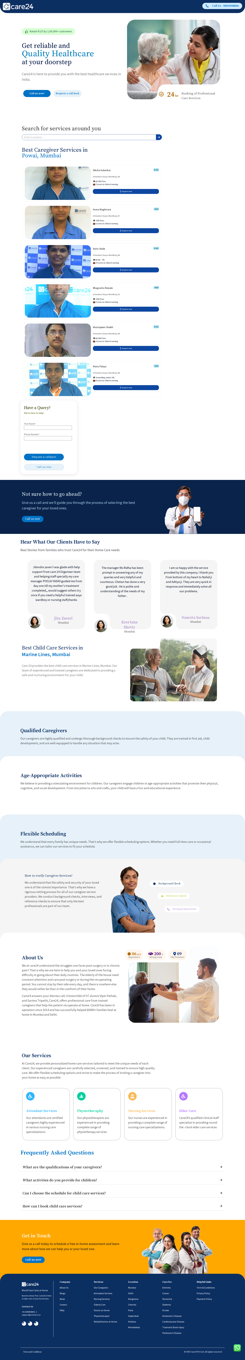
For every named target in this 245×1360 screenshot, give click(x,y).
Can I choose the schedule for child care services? (64, 1193)
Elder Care (187, 1111)
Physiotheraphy (90, 1111)
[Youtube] (36, 1323)
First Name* (30, 423)
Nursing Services (141, 1111)
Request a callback (44, 457)
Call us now (44, 467)
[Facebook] (24, 1323)
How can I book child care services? (52, 1206)
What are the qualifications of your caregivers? (62, 1167)
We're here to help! (34, 413)
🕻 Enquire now (126, 191)
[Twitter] (30, 1323)
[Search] (159, 137)
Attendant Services (41, 1111)
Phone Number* (32, 434)
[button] (48, 31)
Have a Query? (37, 408)
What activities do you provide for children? (60, 1180)
